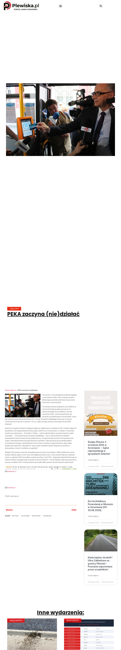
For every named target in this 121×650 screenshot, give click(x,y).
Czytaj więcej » (93, 460)
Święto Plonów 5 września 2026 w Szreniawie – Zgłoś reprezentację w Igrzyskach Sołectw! (99, 448)
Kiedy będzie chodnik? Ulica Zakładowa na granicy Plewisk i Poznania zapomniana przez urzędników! (100, 563)
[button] (60, 6)
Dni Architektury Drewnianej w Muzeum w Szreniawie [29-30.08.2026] (100, 506)
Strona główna (10, 390)
